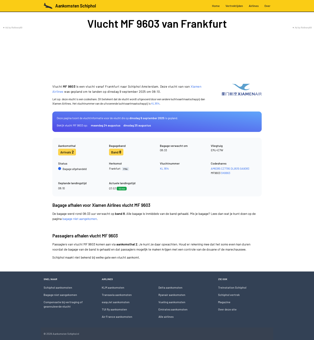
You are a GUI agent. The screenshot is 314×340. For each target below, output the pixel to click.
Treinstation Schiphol (232, 287)
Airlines (254, 5)
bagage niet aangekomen (79, 219)
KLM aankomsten (113, 287)
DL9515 (235, 168)
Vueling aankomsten (171, 302)
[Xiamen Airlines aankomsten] (242, 95)
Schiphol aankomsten (58, 287)
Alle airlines (166, 316)
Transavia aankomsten (117, 294)
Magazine (224, 302)
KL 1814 (164, 168)
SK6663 (225, 173)
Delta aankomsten (170, 287)
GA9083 (244, 168)
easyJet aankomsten (116, 302)
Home (216, 5)
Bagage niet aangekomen (60, 294)
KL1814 (155, 103)
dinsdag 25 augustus (137, 125)
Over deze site (227, 309)
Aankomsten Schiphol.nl (66, 333)
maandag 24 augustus (105, 125)
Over (267, 5)
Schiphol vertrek (229, 294)
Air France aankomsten (117, 316)
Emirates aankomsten (173, 309)
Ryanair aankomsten (171, 294)
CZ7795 (225, 168)
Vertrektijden (234, 5)
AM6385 (215, 168)
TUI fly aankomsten (114, 309)
